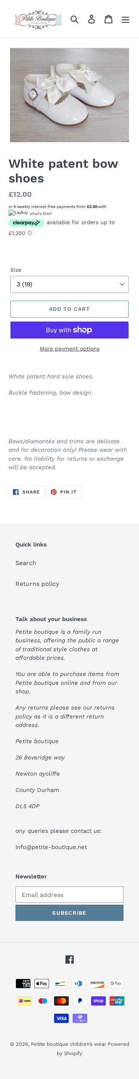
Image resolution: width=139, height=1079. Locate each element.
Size (15, 270)
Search (25, 563)
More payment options (70, 348)
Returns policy (37, 583)
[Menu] (125, 18)
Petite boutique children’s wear (69, 1044)
